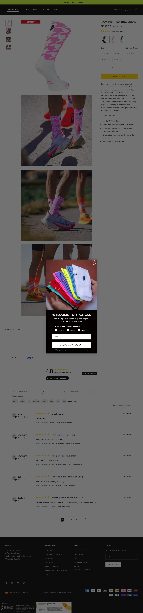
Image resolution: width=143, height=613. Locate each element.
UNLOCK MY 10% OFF (71, 344)
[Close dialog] (94, 262)
